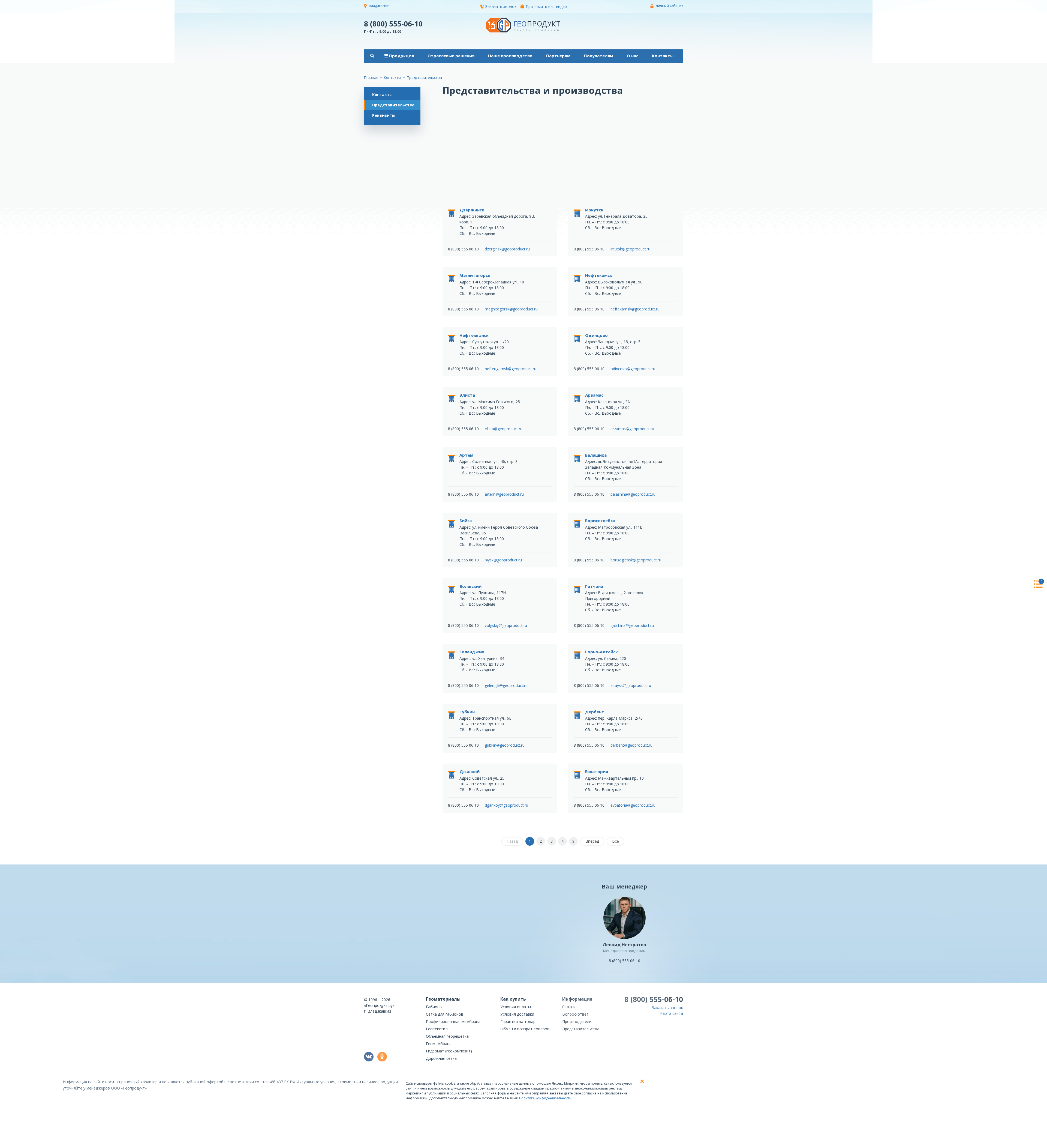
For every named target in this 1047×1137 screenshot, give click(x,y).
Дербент (594, 711)
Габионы (434, 1006)
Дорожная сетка (441, 1058)
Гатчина (594, 586)
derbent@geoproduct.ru (631, 745)
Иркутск (594, 210)
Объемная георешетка (447, 1036)
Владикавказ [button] (379, 6)
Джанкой (469, 771)
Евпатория (596, 771)
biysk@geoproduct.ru (503, 559)
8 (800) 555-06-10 (393, 23)
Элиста (467, 395)
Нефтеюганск (474, 335)
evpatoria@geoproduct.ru (632, 805)
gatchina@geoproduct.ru (632, 625)
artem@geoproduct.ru (504, 494)
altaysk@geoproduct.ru (630, 685)
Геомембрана (439, 1043)
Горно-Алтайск (601, 651)
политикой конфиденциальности (655, 1133)
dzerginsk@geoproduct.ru (507, 249)
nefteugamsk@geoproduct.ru (510, 368)
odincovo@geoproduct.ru (632, 368)
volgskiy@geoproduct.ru (506, 625)
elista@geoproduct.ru (503, 428)
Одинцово (596, 335)
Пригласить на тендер (546, 6)
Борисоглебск (600, 520)
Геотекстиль (438, 1028)
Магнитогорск (474, 275)
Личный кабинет (669, 6)
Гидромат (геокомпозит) (449, 1051)
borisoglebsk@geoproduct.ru (635, 559)
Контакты (382, 94)
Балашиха (596, 455)
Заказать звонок (500, 6)
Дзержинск (471, 210)
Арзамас (594, 395)
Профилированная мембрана (453, 1021)
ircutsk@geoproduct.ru (630, 249)
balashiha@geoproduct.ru (632, 494)
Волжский (470, 586)
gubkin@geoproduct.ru (505, 745)
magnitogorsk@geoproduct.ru (511, 309)
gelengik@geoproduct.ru (506, 685)
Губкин (467, 711)
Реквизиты (383, 115)
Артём (466, 455)
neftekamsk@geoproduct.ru (635, 309)
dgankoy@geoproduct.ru (506, 805)
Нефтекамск (598, 275)
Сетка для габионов (444, 1014)
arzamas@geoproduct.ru (632, 428)
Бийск (465, 520)
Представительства (393, 104)
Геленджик (471, 651)
